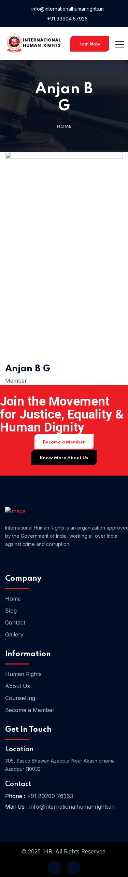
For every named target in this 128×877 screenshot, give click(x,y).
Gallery (14, 634)
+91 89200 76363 (50, 796)
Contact (15, 622)
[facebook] (54, 867)
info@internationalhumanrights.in (67, 9)
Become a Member (64, 442)
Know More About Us (64, 458)
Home (64, 126)
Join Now (89, 44)
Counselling (20, 698)
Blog (11, 610)
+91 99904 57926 (67, 19)
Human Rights (23, 674)
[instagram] (73, 867)
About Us (17, 686)
